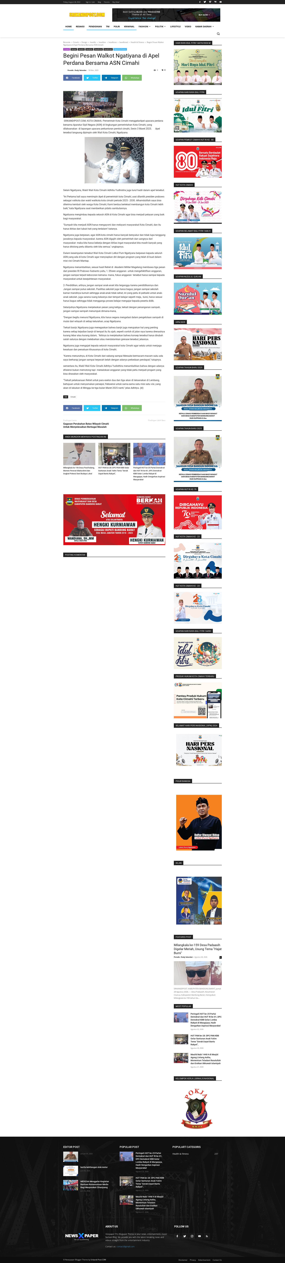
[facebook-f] (177, 1236)
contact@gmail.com (125, 1246)
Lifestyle (175, 26)
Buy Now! (116, 2)
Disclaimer (183, 1260)
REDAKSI (80, 26)
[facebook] (200, 2)
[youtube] (220, 2)
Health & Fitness (120, 49)
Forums (107, 2)
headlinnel (108, 49)
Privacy (193, 1260)
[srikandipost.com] (81, 1236)
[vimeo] (210, 2)
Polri (117, 26)
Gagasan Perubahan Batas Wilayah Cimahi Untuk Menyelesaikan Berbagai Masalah (86, 425)
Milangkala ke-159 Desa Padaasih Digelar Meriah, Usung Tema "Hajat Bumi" (198, 949)
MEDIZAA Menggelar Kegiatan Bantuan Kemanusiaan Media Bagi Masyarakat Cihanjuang (94, 1184)
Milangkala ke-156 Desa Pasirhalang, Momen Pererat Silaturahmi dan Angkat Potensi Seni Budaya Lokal (79, 471)
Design (73, 49)
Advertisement (204, 1260)
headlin (81, 49)
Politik (159, 26)
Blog (99, 2)
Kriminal (129, 26)
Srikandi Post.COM (98, 1259)
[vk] (215, 2)
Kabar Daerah (203, 26)
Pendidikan (95, 26)
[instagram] (192, 1236)
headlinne (98, 49)
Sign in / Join (90, 2)
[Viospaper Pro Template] (166, 15)
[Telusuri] (218, 33)
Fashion (143, 26)
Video (188, 26)
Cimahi (66, 49)
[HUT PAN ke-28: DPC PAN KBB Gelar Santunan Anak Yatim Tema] (114, 454)
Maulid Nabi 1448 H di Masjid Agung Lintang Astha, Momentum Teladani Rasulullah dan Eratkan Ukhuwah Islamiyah (149, 1203)
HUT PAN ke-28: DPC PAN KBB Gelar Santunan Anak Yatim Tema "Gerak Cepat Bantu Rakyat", (113, 471)
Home (68, 26)
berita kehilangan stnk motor (94, 1167)
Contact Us (217, 1260)
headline (89, 49)
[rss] (207, 1236)
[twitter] (205, 2)
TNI (108, 26)
